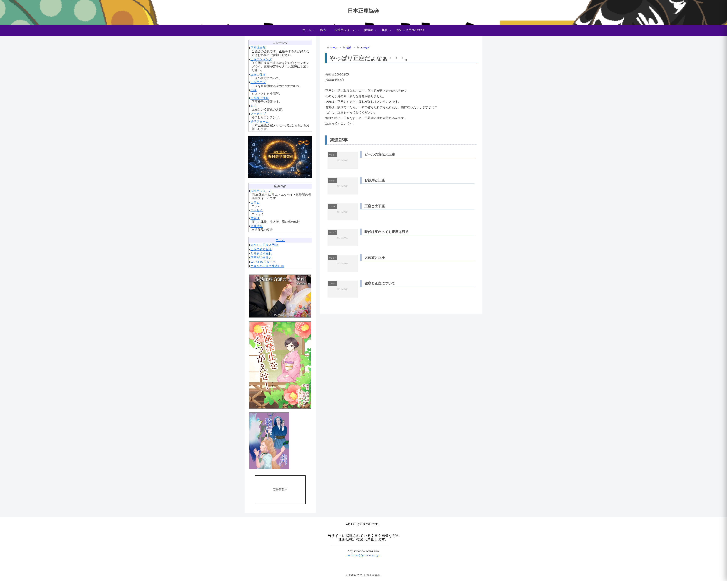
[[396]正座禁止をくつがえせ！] (280, 365)
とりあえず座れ (261, 253)
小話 (253, 90)
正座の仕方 (258, 74)
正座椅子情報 (259, 98)
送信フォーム (259, 121)
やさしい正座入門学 (264, 245)
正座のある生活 (261, 249)
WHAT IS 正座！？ (263, 262)
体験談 (255, 218)
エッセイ (256, 210)
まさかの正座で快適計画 (267, 266)
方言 (253, 105)
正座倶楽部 (258, 47)
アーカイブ (258, 113)
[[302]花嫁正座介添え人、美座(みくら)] (280, 296)
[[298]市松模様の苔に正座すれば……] (280, 441)
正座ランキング (261, 59)
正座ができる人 (261, 257)
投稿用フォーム (261, 191)
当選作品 (256, 226)
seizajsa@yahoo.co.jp (363, 555)
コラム (255, 202)
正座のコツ (258, 82)
